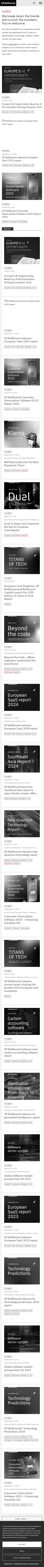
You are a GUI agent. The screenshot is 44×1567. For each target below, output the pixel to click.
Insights (6, 97)
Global (5, 222)
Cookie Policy (8, 1564)
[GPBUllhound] (8, 3)
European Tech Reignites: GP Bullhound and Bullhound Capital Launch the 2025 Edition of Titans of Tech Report (21, 592)
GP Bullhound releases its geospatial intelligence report (22, 1115)
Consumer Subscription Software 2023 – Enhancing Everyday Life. (21, 1496)
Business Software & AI (24, 112)
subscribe (12, 44)
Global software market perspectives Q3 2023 (18, 1368)
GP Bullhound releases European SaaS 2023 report (21, 1238)
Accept (22, 1544)
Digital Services (12, 1314)
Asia (6, 798)
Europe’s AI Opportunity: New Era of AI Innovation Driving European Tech (22, 105)
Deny (22, 1551)
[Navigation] (40, 3)
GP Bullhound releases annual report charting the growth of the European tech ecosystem (21, 986)
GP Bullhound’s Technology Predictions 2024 (20, 1430)
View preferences (22, 1558)
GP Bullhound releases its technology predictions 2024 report (21, 1302)
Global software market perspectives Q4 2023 (18, 1177)
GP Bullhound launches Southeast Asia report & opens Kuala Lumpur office (20, 790)
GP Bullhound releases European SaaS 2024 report (21, 726)
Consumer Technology (18, 222)
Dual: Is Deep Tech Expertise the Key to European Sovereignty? (21, 527)
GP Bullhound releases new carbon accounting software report (21, 1052)
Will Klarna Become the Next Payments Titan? (21, 463)
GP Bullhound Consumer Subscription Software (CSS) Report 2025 (21, 213)
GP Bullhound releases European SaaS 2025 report (20, 159)
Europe (5, 112)
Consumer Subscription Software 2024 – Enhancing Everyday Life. (21, 919)
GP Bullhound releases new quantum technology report (20, 853)
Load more (20, 1519)
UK (11, 112)
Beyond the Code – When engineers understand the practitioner (20, 660)
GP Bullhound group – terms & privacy (26, 1564)
